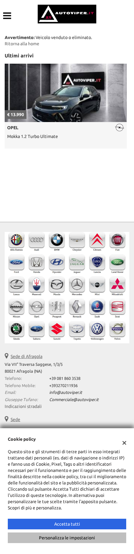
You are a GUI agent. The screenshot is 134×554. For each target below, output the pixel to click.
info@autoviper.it (65, 392)
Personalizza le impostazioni (67, 537)
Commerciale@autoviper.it (73, 399)
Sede (15, 419)
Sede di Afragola (26, 356)
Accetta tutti (67, 524)
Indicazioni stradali (23, 406)
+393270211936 (63, 385)
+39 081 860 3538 (64, 378)
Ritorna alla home (22, 43)
